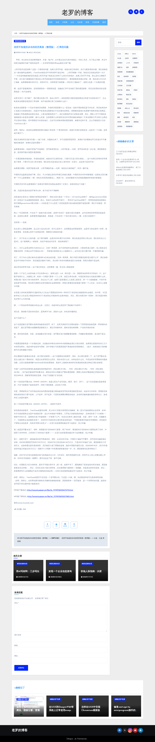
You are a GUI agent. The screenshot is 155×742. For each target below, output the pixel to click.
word (134, 53)
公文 (72, 22)
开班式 (135, 90)
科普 (87, 22)
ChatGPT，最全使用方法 (125, 181)
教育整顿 (119, 103)
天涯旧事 (95, 22)
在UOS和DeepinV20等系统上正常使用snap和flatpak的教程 (61, 710)
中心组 (119, 58)
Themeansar (82, 739)
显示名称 (17, 635)
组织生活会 (127, 112)
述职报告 (119, 126)
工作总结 (119, 85)
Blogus (70, 739)
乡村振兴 (119, 62)
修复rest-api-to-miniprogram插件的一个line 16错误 (126, 710)
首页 (51, 22)
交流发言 (136, 62)
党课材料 (134, 67)
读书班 (119, 122)
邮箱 (16, 645)
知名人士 (127, 108)
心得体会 (119, 94)
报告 (127, 99)
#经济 (31, 52)
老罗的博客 (77, 12)
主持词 (127, 58)
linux (119, 53)
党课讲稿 (119, 72)
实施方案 (119, 81)
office (127, 53)
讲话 (133, 117)
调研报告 (136, 122)
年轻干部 (119, 90)
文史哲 (80, 22)
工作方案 (128, 85)
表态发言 (126, 117)
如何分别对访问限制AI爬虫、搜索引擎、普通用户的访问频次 (28, 710)
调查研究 (127, 122)
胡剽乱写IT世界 (22, 699)
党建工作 (119, 67)
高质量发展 (129, 126)
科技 (118, 112)
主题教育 (134, 58)
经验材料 (136, 112)
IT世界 (64, 22)
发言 (118, 76)
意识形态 (119, 99)
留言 (104, 22)
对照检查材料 (130, 81)
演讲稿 (119, 108)
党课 (127, 67)
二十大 (128, 62)
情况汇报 (128, 94)
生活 (57, 22)
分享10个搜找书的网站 (124, 175)
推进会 (134, 99)
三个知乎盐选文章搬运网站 (126, 152)
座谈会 (128, 90)
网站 (16, 656)
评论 (16, 603)
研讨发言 (136, 108)
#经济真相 (37, 52)
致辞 (118, 117)
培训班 (134, 76)
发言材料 (126, 76)
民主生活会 (129, 103)
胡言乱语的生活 (20, 41)
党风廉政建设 (130, 72)
